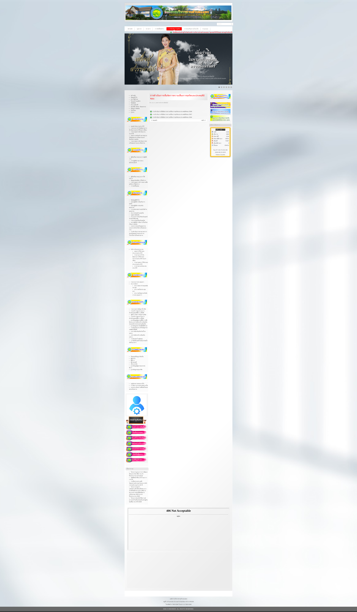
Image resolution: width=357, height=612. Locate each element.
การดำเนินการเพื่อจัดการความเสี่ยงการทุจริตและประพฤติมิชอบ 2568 (172, 111)
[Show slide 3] (224, 87)
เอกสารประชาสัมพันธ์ (161, 102)
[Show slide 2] (221, 87)
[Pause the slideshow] (227, 59)
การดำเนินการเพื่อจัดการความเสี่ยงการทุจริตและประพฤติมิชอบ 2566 (172, 117)
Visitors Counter (220, 154)
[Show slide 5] (229, 87)
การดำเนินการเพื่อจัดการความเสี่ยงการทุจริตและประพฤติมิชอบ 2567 (172, 114)
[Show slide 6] (231, 87)
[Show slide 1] (219, 87)
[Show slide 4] (226, 87)
